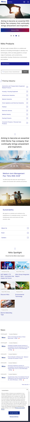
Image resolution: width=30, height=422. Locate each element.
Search (25, 71)
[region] (14, 404)
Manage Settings (14, 416)
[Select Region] (24, 2)
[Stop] (18, 36)
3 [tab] (16, 36)
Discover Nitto (15, 30)
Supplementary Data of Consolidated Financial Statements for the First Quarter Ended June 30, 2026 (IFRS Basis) (18, 378)
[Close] (27, 389)
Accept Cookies (14, 412)
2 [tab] (13, 36)
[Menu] (28, 2)
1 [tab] (11, 36)
